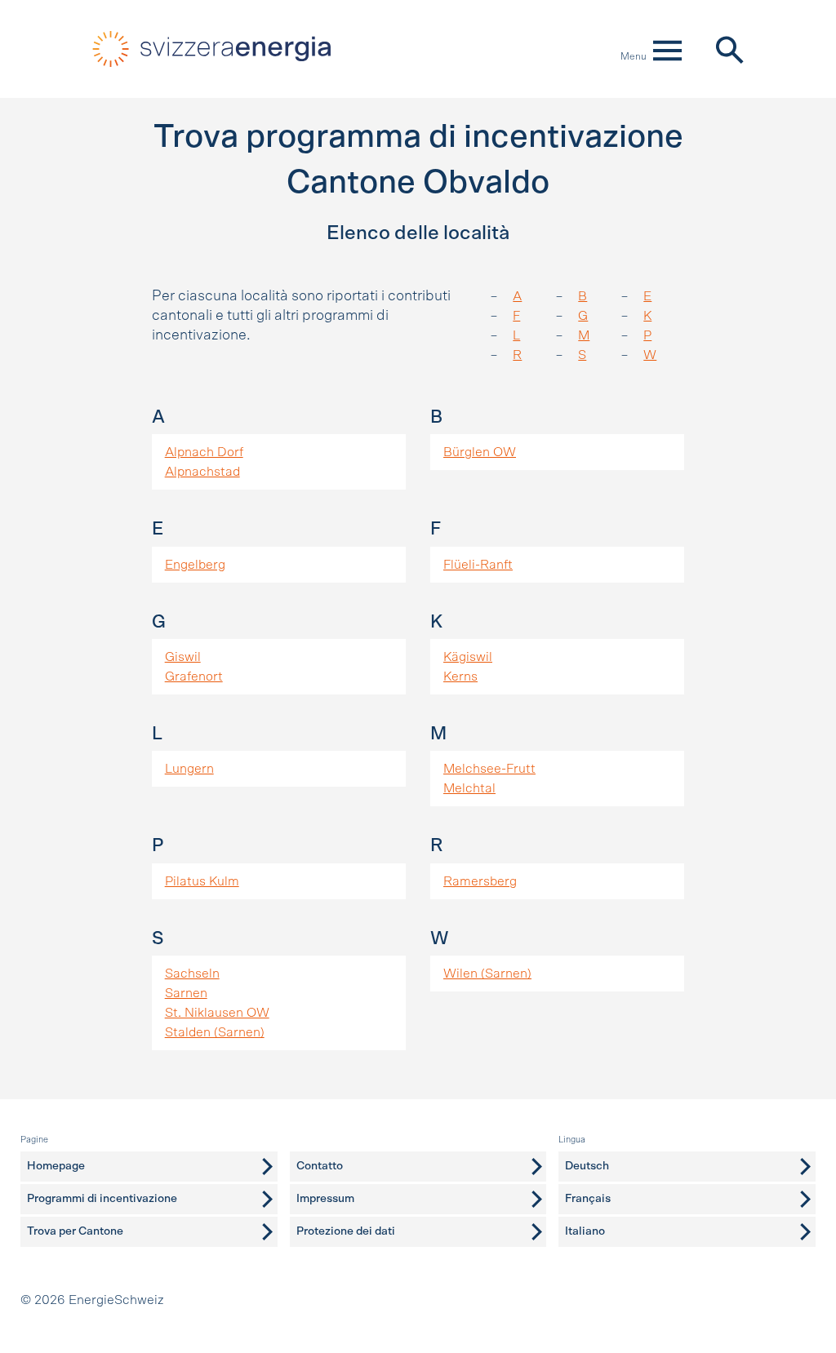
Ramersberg (480, 881)
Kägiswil (467, 656)
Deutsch (587, 1166)
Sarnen (186, 993)
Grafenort (194, 676)
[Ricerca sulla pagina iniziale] (728, 49)
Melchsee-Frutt (489, 768)
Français (588, 1198)
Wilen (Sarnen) (487, 973)
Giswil (183, 656)
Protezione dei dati (345, 1231)
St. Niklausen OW (217, 1012)
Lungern (189, 768)
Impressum (325, 1198)
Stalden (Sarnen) (215, 1032)
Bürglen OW (479, 452)
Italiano (585, 1231)
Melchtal (469, 788)
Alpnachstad (202, 471)
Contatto (319, 1166)
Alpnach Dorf (204, 452)
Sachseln (192, 973)
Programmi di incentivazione (102, 1198)
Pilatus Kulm (202, 881)
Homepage (56, 1166)
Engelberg (195, 564)
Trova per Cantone (75, 1231)
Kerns (460, 676)
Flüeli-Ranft (478, 564)
